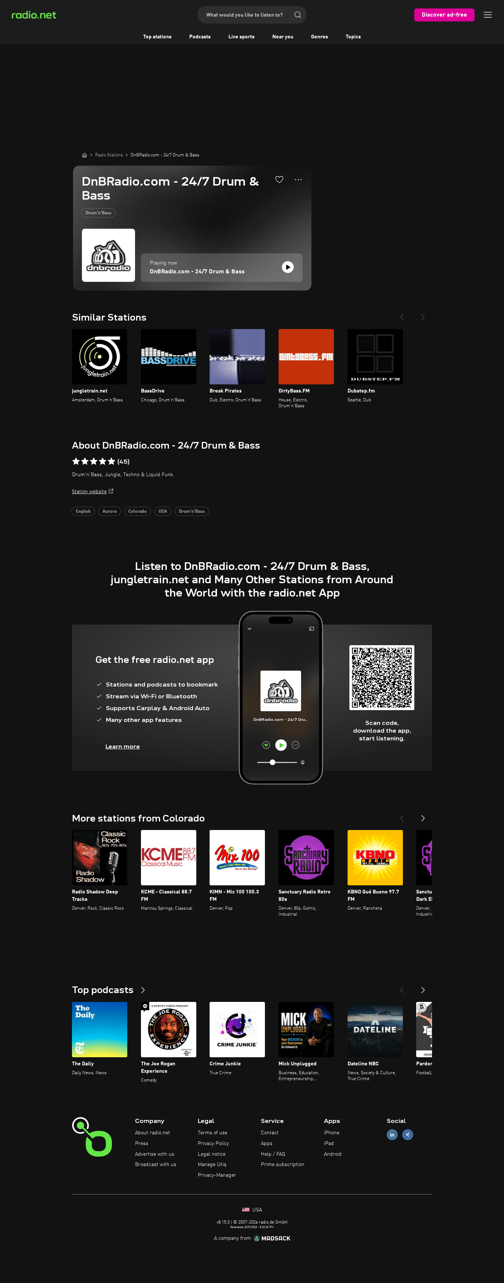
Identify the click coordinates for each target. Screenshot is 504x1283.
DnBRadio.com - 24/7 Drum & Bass (197, 272)
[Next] (423, 314)
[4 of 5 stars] (102, 461)
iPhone (331, 1132)
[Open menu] (487, 14)
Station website (89, 491)
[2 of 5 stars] (84, 461)
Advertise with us (154, 1154)
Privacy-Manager (217, 1175)
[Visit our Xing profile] (408, 1135)
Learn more (123, 746)
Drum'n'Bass (98, 213)
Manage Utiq (212, 1164)
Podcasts (200, 36)
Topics (353, 36)
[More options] (298, 179)
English (83, 511)
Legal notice (211, 1154)
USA (163, 511)
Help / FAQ (273, 1154)
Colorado (137, 511)
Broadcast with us (155, 1164)
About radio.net (152, 1132)
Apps (266, 1143)
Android (333, 1154)
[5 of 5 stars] (111, 461)
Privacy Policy (213, 1143)
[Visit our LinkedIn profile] (392, 1135)
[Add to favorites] (279, 179)
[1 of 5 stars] (76, 461)
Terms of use (212, 1132)
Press (141, 1143)
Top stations (157, 36)
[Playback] (288, 267)
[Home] (84, 155)
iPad (329, 1143)
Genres (319, 36)
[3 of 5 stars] (93, 461)
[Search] (297, 14)
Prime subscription (282, 1164)
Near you (282, 36)
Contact (270, 1132)
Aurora (110, 511)
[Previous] (402, 314)
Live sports (241, 36)
